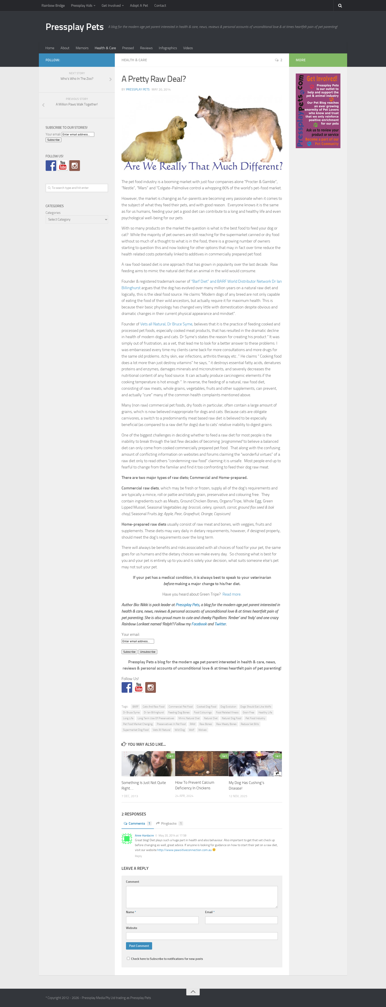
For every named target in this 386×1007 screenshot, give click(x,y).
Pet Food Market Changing (138, 724)
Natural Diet (211, 718)
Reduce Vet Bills (250, 724)
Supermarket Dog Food (136, 729)
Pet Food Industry (255, 718)
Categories (53, 213)
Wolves (202, 729)
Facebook (199, 623)
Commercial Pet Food (181, 706)
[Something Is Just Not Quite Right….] (148, 763)
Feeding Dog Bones (179, 712)
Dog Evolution (228, 706)
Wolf (191, 729)
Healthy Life (265, 712)
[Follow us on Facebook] (127, 687)
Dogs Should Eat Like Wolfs (255, 706)
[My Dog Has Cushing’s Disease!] (255, 763)
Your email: (131, 634)
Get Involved (111, 5)
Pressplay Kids (81, 5)
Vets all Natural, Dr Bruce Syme (166, 324)
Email (210, 912)
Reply (138, 856)
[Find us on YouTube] (138, 687)
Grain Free (248, 712)
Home (49, 48)
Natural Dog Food (231, 718)
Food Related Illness (227, 712)
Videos (188, 48)
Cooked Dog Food (206, 706)
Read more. (231, 594)
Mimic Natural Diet (189, 718)
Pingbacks (171, 823)
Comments (139, 823)
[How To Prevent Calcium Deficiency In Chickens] (202, 763)
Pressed (128, 48)
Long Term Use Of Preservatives (156, 718)
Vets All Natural (161, 729)
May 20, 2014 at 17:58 (172, 835)
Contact (160, 5)
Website (131, 928)
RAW (192, 724)
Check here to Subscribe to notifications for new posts (166, 959)
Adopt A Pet (139, 5)
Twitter (220, 623)
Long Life (128, 718)
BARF (135, 706)
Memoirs (82, 48)
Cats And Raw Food (153, 706)
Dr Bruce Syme (131, 712)
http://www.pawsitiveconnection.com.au (184, 850)
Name (131, 912)
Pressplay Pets (75, 26)
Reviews (146, 48)
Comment (132, 882)
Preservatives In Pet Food (171, 724)
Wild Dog (180, 729)
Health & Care (105, 48)
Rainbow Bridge (53, 5)
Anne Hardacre (144, 835)
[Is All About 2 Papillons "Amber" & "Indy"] (150, 687)
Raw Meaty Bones (226, 724)
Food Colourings (203, 712)
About (65, 48)
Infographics (168, 48)
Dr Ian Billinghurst (154, 712)
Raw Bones (205, 724)
